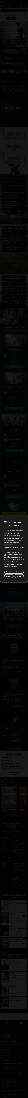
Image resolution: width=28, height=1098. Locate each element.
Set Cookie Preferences (14, 572)
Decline (8, 576)
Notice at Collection (14, 538)
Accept (19, 576)
